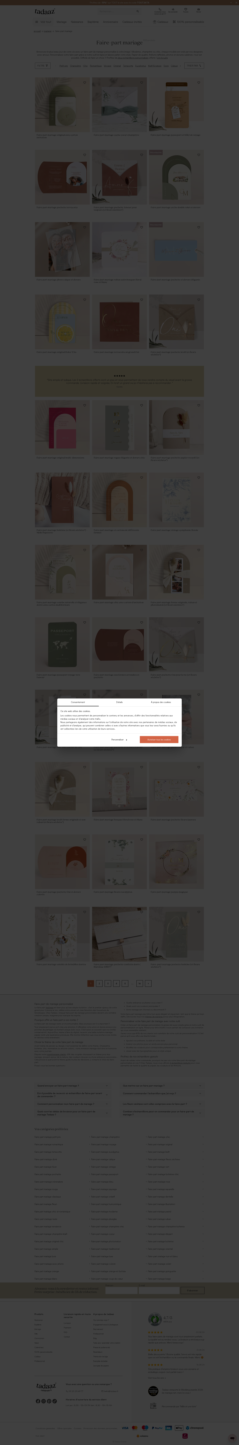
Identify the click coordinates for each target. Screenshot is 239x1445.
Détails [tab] (119, 702)
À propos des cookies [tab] (161, 702)
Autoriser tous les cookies (159, 739)
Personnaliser (117, 739)
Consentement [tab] (78, 702)
